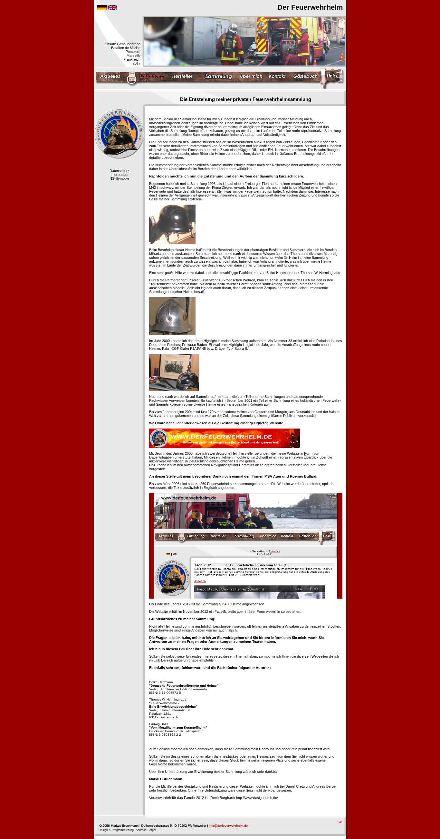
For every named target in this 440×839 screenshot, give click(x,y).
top (340, 821)
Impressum (119, 175)
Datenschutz (119, 171)
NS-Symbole (119, 178)
